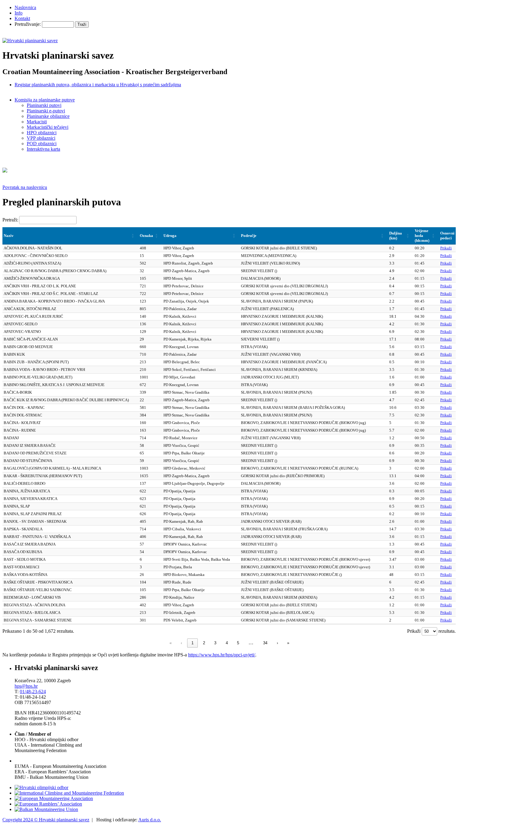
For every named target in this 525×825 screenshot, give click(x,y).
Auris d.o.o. (149, 819)
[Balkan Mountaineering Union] (46, 809)
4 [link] (227, 643)
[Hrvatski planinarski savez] (30, 40)
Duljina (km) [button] (395, 235)
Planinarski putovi (44, 105)
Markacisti (37, 121)
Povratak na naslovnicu (24, 187)
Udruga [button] (170, 235)
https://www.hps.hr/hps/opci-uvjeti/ (221, 654)
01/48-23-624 (33, 691)
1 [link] (192, 643)
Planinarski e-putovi (46, 110)
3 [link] (215, 643)
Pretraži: (10, 219)
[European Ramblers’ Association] (48, 803)
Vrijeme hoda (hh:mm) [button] (422, 235)
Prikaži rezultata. (431, 631)
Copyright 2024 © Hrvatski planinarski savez (45, 819)
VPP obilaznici (41, 138)
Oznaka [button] (146, 235)
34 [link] (265, 643)
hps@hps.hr (26, 686)
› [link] (277, 643)
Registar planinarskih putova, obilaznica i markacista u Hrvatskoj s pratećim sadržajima (98, 84)
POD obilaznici (42, 143)
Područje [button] (248, 235)
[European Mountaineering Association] (54, 798)
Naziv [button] (9, 235)
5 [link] (238, 643)
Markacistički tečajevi (47, 127)
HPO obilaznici (42, 132)
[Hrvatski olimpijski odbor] (41, 787)
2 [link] (204, 643)
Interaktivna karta (43, 149)
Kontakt (22, 18)
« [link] (171, 643)
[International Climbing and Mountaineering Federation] (69, 793)
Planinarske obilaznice (48, 116)
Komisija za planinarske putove (45, 99)
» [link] (288, 643)
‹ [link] (181, 643)
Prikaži (446, 248)
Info (18, 12)
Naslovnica (25, 7)
